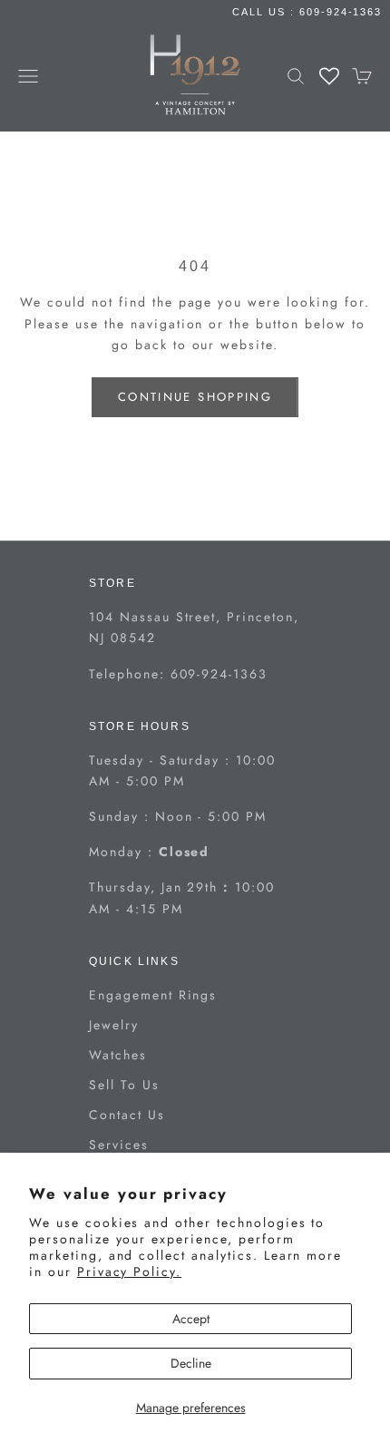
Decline (191, 1363)
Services (119, 1144)
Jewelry (114, 1025)
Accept (191, 1319)
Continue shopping (195, 396)
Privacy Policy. (129, 1271)
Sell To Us (124, 1085)
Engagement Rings (153, 995)
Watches (118, 1055)
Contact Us (127, 1115)
